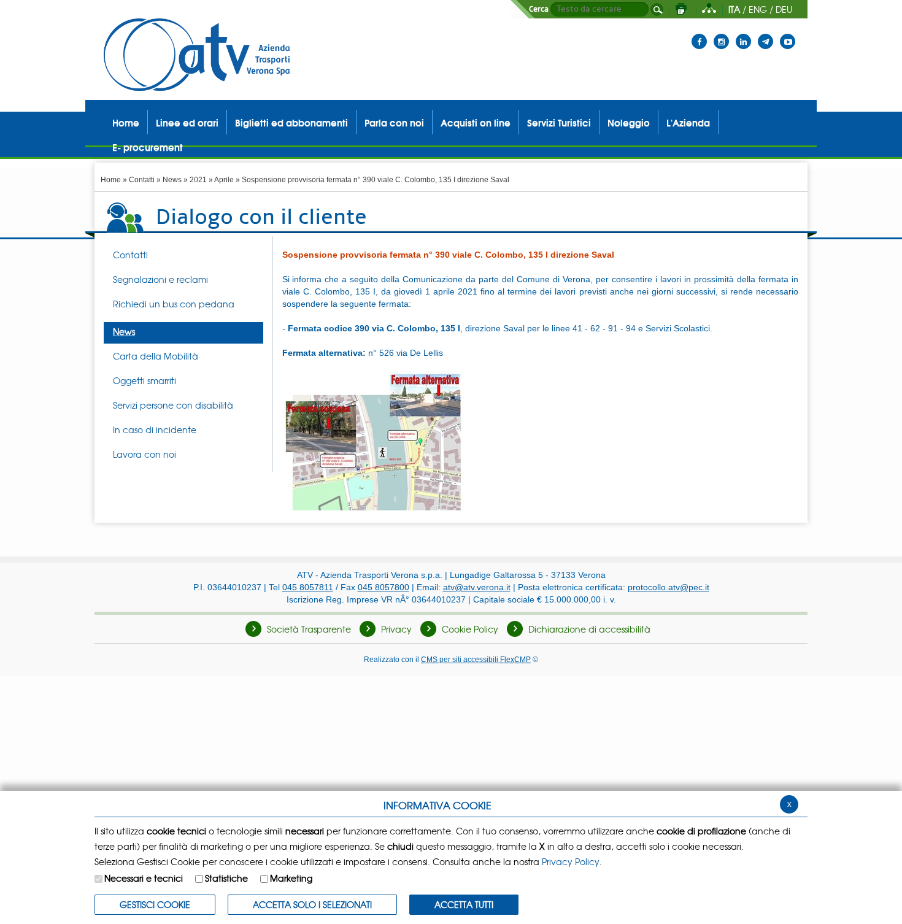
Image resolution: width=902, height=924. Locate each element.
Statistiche (226, 878)
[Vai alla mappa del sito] (709, 9)
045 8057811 (307, 587)
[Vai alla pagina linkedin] (743, 33)
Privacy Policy (570, 861)
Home (111, 179)
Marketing (291, 878)
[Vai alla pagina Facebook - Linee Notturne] (699, 33)
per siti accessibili (476, 659)
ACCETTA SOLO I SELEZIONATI (312, 904)
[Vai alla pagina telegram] (765, 33)
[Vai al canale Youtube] (787, 33)
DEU (784, 9)
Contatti (142, 179)
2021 (198, 179)
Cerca (539, 9)
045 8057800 (383, 587)
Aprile (224, 179)
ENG (758, 9)
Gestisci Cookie (155, 904)
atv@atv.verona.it (477, 587)
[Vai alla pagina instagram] (721, 33)
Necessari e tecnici (143, 878)
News (172, 179)
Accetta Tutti (463, 904)
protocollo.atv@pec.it (668, 587)
